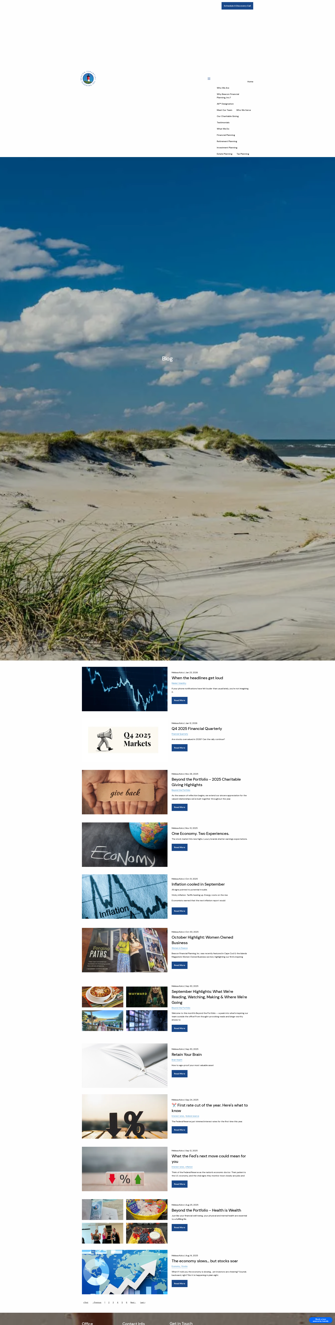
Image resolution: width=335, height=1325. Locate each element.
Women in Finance (180, 948)
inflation (189, 1167)
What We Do (223, 128)
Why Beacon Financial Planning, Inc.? (228, 96)
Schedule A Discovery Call (237, 5)
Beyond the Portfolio (181, 790)
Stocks (184, 1266)
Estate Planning (224, 153)
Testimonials (223, 122)
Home (250, 81)
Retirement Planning (227, 141)
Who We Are (223, 88)
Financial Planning (226, 135)
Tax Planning (243, 153)
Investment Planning (227, 147)
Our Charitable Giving (228, 116)
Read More (179, 700)
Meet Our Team (224, 110)
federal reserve (192, 1116)
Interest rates (178, 1116)
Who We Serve (243, 110)
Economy (176, 1266)
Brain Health (177, 1060)
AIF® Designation (225, 103)
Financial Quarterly (180, 734)
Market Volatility (179, 683)
